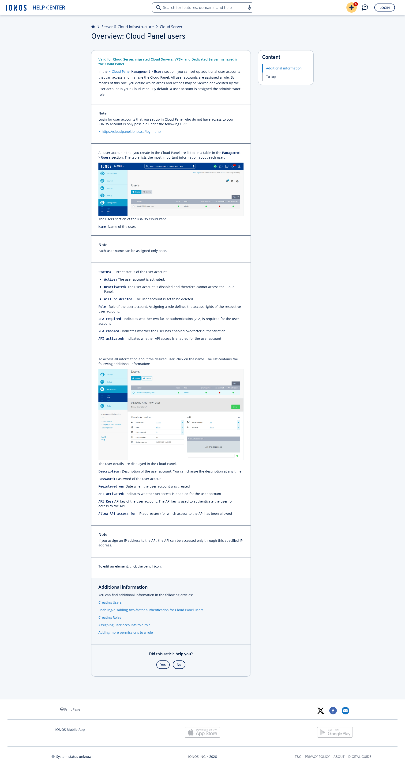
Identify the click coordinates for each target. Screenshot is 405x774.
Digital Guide (359, 756)
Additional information (284, 68)
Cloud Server (171, 26)
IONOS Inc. (197, 756)
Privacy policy (317, 756)
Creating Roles (109, 617)
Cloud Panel (121, 71)
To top (271, 76)
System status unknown (75, 756)
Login (384, 7)
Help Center (49, 7)
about (339, 756)
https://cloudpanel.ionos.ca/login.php (131, 131)
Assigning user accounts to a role (124, 625)
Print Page (72, 709)
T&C (298, 756)
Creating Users (110, 602)
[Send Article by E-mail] (345, 710)
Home (93, 26)
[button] (249, 7)
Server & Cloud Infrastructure (127, 26)
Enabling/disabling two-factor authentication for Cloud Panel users (150, 610)
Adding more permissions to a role (125, 632)
